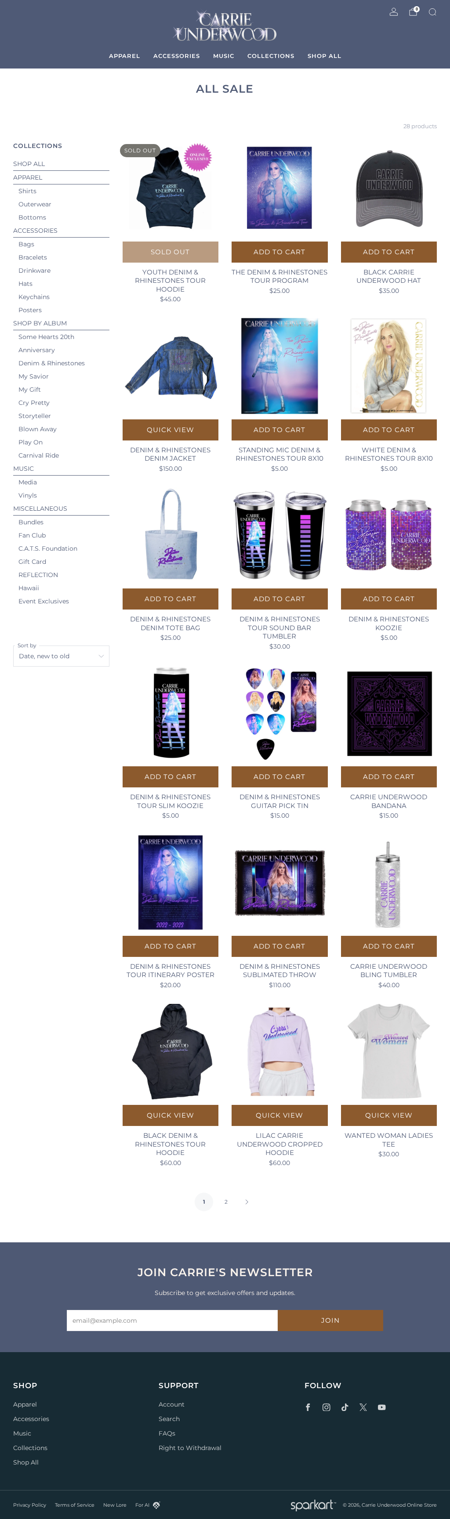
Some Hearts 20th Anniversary (46, 343)
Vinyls (27, 495)
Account (172, 1404)
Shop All (324, 55)
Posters (30, 310)
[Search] (432, 11)
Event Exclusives (43, 601)
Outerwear (34, 204)
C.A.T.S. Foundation (47, 548)
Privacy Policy (29, 1505)
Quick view (170, 430)
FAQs (167, 1433)
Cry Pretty (34, 403)
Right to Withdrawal (190, 1448)
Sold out (170, 252)
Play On (30, 442)
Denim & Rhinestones (51, 363)
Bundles (31, 522)
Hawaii (28, 588)
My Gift (29, 389)
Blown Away (37, 429)
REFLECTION (38, 575)
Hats (25, 284)
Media (27, 482)
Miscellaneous (40, 508)
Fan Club (32, 535)
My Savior (33, 376)
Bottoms (32, 217)
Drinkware (34, 270)
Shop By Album (40, 323)
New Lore (115, 1505)
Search (169, 1419)
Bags (26, 244)
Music (223, 55)
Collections (270, 55)
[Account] (393, 11)
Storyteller (34, 416)
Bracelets (32, 257)
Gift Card (32, 562)
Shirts (27, 191)
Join (330, 1320)
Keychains (34, 297)
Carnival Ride (38, 455)
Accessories (176, 55)
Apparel (124, 55)
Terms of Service (74, 1505)
